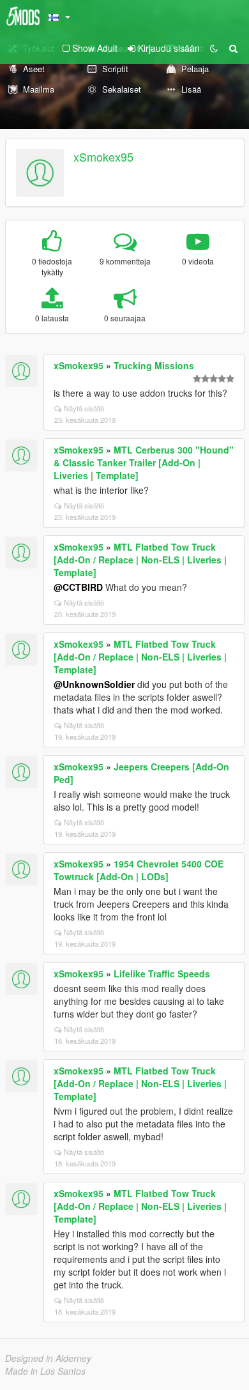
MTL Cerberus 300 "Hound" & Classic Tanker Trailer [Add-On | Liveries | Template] (144, 462)
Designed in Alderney (48, 1358)
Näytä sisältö (84, 408)
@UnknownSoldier (94, 684)
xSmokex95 (103, 156)
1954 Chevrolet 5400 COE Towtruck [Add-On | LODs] (138, 870)
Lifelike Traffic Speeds (162, 973)
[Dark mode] (214, 48)
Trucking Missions (154, 365)
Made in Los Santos (45, 1370)
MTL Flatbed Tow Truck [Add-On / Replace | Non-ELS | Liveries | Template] (140, 559)
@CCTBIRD (78, 587)
